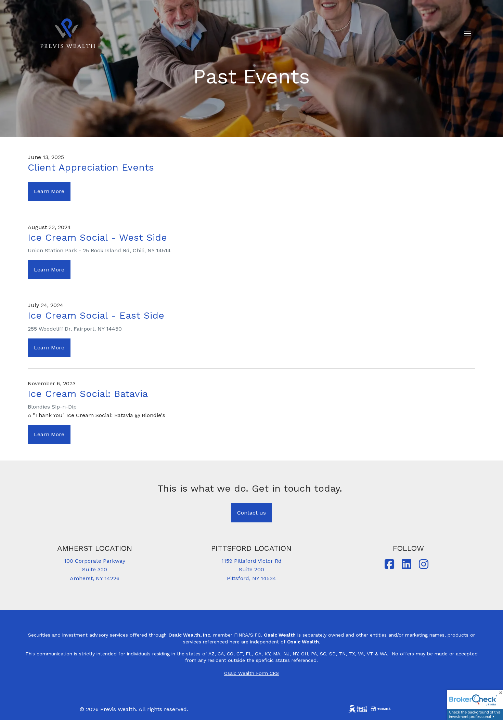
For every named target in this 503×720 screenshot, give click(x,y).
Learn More (49, 191)
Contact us (251, 512)
